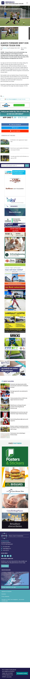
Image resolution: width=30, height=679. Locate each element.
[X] (5, 556)
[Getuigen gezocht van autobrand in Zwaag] (5, 393)
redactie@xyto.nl (7, 548)
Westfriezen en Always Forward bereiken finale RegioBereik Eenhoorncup (18, 407)
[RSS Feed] (10, 556)
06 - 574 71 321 (20, 117)
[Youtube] (8, 556)
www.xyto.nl (6, 550)
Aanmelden (5, 566)
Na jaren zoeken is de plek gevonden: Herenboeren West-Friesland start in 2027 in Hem (19, 428)
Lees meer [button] (9, 676)
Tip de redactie (16, 131)
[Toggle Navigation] (27, 3)
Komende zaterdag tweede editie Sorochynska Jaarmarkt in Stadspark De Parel (19, 386)
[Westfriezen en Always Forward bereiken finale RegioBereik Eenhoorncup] (5, 407)
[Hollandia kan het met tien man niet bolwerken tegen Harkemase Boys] (5, 414)
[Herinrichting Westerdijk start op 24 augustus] (5, 421)
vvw (3, 96)
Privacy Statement (5, 596)
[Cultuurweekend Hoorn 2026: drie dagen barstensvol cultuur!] (5, 400)
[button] (0, 33)
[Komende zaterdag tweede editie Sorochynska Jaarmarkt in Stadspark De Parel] (5, 386)
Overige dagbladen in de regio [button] (9, 587)
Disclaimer (4, 594)
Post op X (15, 127)
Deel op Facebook (16, 124)
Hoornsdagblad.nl (10, 2)
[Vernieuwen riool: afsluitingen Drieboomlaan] (5, 435)
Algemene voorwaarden (6, 591)
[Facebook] (2, 556)
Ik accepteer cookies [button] (22, 673)
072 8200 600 (6, 546)
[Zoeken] (27, 165)
